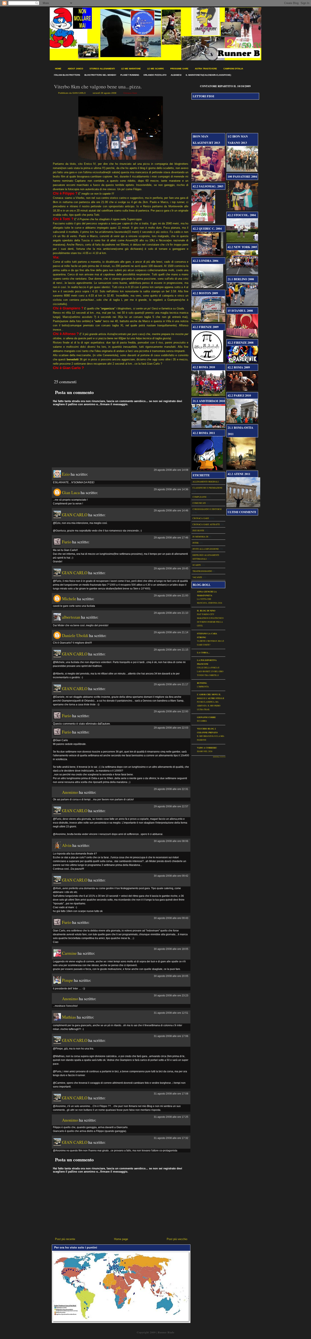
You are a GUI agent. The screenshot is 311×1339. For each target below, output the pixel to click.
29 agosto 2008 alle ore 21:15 (171, 649)
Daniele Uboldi (75, 635)
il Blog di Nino (206, 610)
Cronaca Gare (130, 93)
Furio (66, 542)
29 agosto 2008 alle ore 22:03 (171, 727)
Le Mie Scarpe (155, 68)
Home (58, 68)
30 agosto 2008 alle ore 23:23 (171, 995)
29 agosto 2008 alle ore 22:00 (171, 711)
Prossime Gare (179, 68)
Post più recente (65, 1239)
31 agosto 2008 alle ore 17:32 (171, 1138)
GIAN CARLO (74, 515)
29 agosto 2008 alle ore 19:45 (171, 568)
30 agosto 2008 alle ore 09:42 (171, 875)
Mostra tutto (219, 757)
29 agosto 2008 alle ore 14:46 (171, 510)
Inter (196, 542)
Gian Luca (71, 492)
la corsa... (203, 652)
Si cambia (202, 721)
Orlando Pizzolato (155, 75)
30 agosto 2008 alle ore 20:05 (171, 976)
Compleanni (199, 496)
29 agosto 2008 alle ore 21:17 (171, 684)
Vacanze (197, 577)
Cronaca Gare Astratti (206, 524)
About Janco (75, 68)
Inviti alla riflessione (206, 548)
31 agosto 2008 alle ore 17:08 (171, 1093)
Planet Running (129, 75)
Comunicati (199, 502)
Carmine (69, 953)
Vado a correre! (207, 747)
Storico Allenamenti (102, 68)
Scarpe (197, 564)
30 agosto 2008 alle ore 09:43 (171, 918)
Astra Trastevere (206, 68)
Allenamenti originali (206, 481)
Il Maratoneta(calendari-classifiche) (208, 75)
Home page (121, 1239)
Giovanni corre (206, 717)
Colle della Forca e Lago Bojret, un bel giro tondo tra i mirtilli (210, 671)
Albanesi (176, 75)
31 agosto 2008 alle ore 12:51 (171, 1012)
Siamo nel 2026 (204, 751)
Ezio (66, 474)
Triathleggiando (202, 571)
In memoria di (200, 536)
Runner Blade (166, 1332)
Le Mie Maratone (131, 68)
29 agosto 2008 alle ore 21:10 (171, 612)
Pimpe (67, 980)
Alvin (67, 845)
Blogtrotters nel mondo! (100, 75)
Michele (69, 599)
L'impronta (203, 686)
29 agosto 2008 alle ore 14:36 (171, 489)
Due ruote (198, 530)
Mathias (69, 1017)
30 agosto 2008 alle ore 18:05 (171, 949)
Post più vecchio (177, 1239)
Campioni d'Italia (233, 68)
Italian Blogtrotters (67, 75)
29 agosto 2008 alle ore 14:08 (171, 469)
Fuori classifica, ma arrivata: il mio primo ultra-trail (208, 705)
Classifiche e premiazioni (207, 487)
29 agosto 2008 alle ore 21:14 (171, 632)
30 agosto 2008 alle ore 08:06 (171, 841)
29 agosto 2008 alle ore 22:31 (171, 789)
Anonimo (70, 792)
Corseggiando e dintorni (207, 509)
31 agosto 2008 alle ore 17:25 (171, 1116)
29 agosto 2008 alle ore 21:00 (171, 595)
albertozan (71, 617)
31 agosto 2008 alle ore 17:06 (171, 1036)
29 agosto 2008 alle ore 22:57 (171, 806)
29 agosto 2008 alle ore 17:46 (171, 537)
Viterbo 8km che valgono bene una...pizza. (98, 86)
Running (202, 682)
